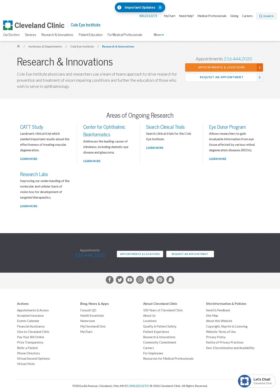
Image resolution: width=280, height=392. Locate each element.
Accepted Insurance (30, 315)
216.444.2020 (238, 59)
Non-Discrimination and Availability (230, 348)
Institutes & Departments (45, 46)
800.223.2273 (148, 16)
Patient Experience (156, 332)
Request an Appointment (221, 77)
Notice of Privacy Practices (225, 342)
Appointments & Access (33, 310)
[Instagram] (140, 280)
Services (30, 35)
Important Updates (140, 7)
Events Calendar (28, 321)
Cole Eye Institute (85, 24)
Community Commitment (159, 342)
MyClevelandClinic (93, 326)
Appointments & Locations (221, 67)
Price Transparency (30, 342)
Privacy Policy (216, 337)
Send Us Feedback (218, 310)
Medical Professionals (212, 16)
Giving (234, 16)
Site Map (212, 315)
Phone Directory (28, 353)
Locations (150, 321)
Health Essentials (92, 315)
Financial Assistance (31, 326)
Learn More (28, 159)
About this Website (219, 321)
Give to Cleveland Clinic (33, 332)
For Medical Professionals (125, 35)
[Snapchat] (170, 280)
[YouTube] (130, 280)
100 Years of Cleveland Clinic (163, 310)
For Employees (153, 353)
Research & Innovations (57, 35)
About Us (149, 315)
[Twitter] (120, 280)
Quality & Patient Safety (159, 326)
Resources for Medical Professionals (168, 358)
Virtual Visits (26, 364)
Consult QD (88, 310)
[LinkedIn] (150, 280)
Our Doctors (11, 35)
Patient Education (90, 35)
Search (268, 16)
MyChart (169, 16)
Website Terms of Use (221, 332)
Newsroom (87, 321)
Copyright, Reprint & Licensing (227, 326)
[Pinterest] (160, 280)
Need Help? (186, 16)
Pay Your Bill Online (30, 337)
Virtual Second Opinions (33, 358)
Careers (247, 16)
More (158, 35)
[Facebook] (110, 280)
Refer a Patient (27, 348)
